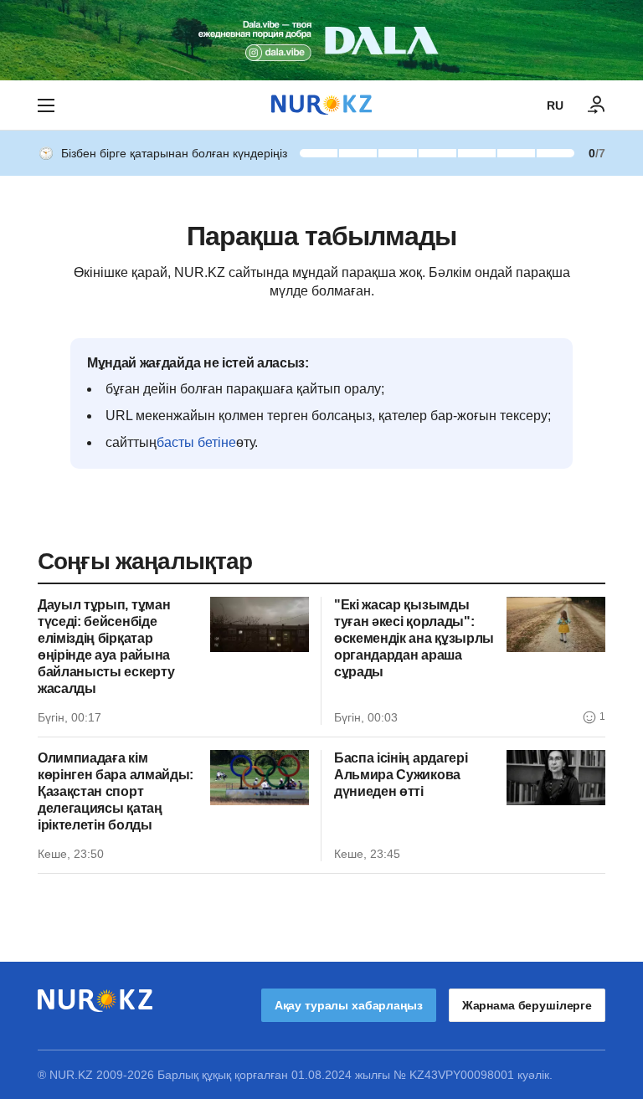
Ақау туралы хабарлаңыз (349, 1005)
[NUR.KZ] (321, 105)
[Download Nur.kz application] (321, 40)
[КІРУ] (597, 105)
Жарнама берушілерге (527, 1005)
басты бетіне (196, 442)
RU (555, 105)
